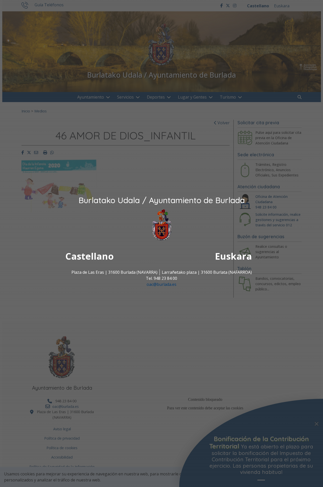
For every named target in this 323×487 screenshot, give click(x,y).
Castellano (89, 256)
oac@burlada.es (161, 284)
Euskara (233, 256)
